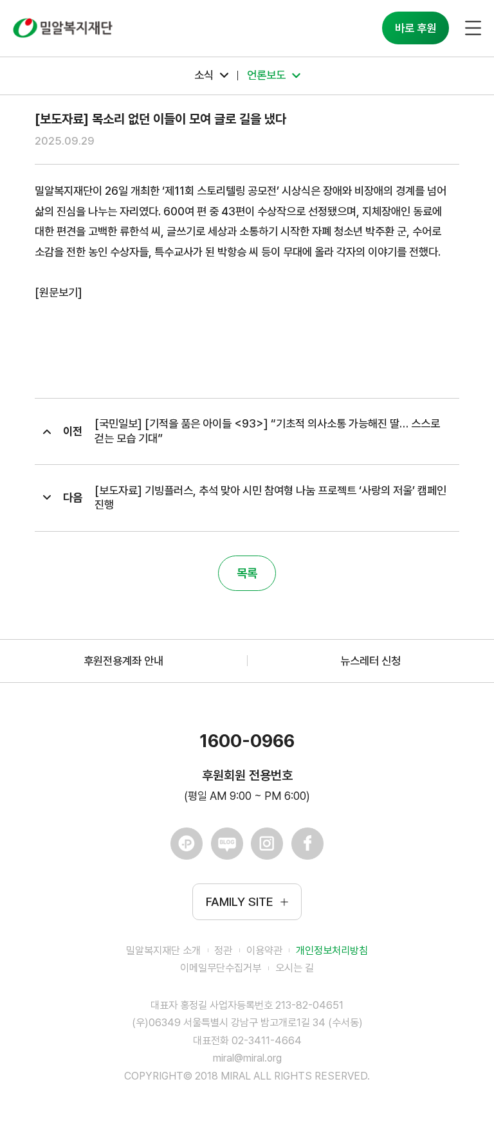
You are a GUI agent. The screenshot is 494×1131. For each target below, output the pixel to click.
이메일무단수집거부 (220, 968)
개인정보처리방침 (332, 951)
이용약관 (264, 951)
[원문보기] (58, 292)
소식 (204, 75)
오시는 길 (294, 968)
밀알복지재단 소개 (163, 951)
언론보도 (266, 75)
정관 (223, 951)
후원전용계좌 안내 (123, 660)
